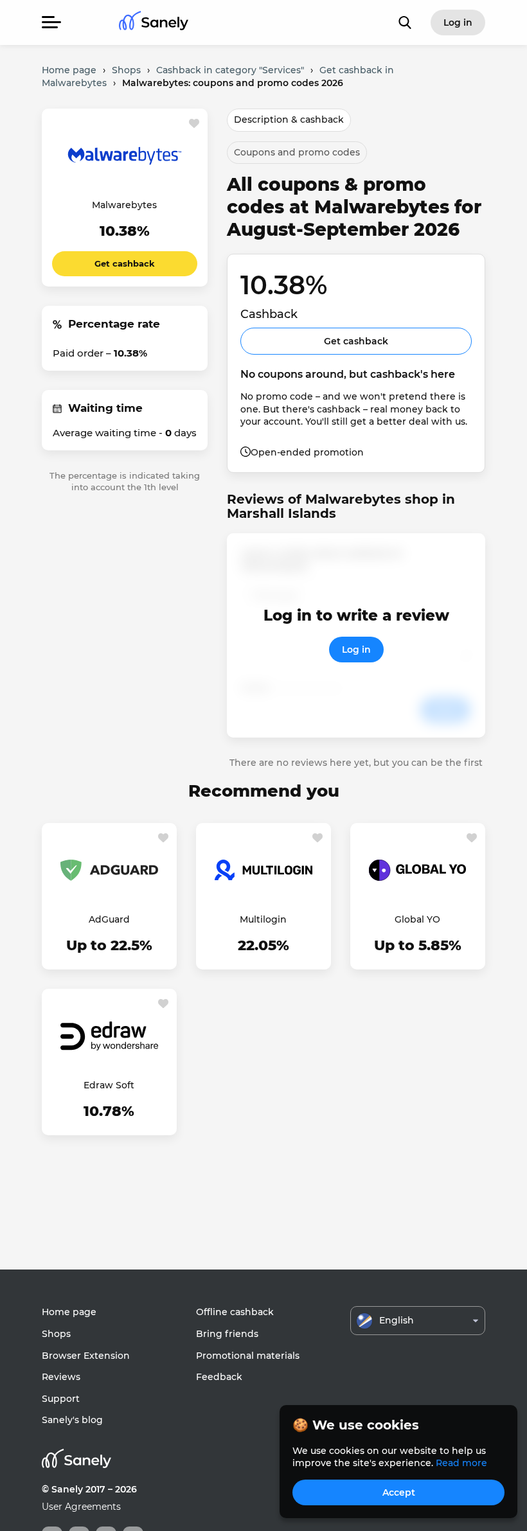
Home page (69, 1312)
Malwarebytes (124, 205)
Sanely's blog (72, 1420)
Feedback (219, 1377)
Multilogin (263, 919)
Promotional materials (247, 1355)
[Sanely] (153, 23)
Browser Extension (86, 1355)
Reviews (61, 1377)
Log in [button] (457, 22)
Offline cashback (235, 1312)
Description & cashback (289, 119)
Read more (461, 1463)
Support (61, 1398)
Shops (56, 1334)
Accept (398, 1492)
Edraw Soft (109, 1085)
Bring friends (227, 1334)
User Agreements (81, 1506)
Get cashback (124, 263)
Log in (356, 649)
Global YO (417, 919)
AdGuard (109, 919)
